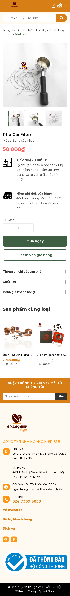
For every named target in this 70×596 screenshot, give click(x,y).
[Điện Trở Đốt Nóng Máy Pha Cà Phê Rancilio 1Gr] (18, 336)
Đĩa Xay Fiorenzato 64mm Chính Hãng (51, 355)
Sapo (52, 591)
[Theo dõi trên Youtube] (6, 539)
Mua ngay (35, 241)
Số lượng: (9, 220)
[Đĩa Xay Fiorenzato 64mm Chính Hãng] (51, 336)
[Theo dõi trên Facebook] (14, 539)
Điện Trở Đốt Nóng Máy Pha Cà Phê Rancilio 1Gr (18, 355)
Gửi (61, 396)
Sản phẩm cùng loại (26, 309)
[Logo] (14, 5)
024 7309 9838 (26, 501)
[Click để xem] (35, 75)
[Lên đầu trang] (63, 589)
